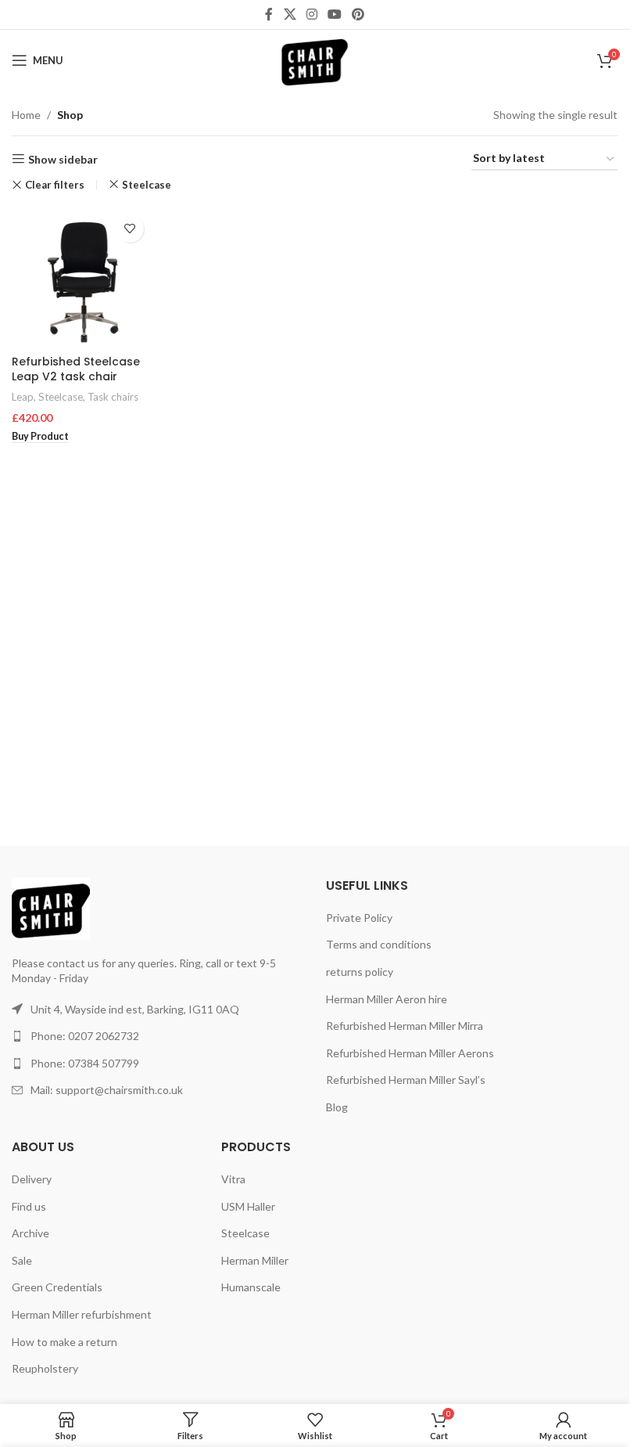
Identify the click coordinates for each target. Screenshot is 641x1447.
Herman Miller (254, 1260)
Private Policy (359, 917)
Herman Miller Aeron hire (386, 999)
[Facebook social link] (269, 14)
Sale (22, 1260)
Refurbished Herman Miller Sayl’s (405, 1079)
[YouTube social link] (335, 14)
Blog (337, 1107)
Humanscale (251, 1287)
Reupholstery (45, 1368)
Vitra (233, 1179)
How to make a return (64, 1341)
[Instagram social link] (311, 14)
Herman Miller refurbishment (82, 1314)
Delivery (32, 1179)
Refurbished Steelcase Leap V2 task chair (76, 369)
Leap (23, 397)
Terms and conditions (379, 944)
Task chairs (113, 397)
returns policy (359, 971)
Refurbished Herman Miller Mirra (404, 1025)
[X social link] (289, 14)
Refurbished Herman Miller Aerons (410, 1053)
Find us (29, 1206)
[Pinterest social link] (358, 14)
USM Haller (248, 1206)
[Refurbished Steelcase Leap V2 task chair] (82, 277)
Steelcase (146, 184)
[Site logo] (315, 59)
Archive (30, 1233)
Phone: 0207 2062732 (84, 1035)
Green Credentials (57, 1287)
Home (26, 114)
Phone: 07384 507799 (84, 1063)
